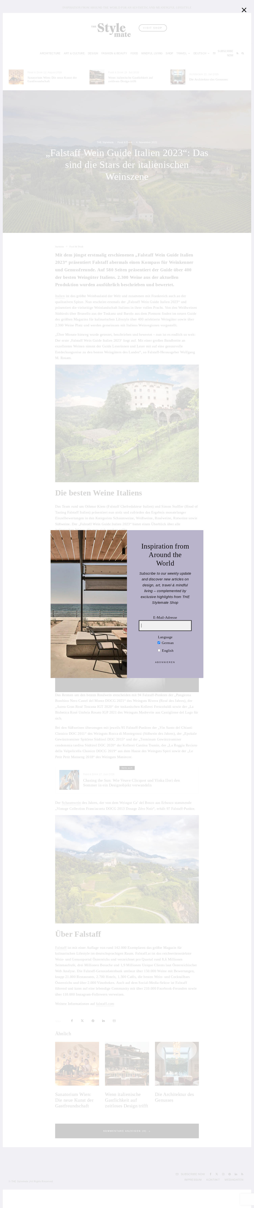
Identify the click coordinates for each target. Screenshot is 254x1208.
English (167, 650)
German (167, 643)
